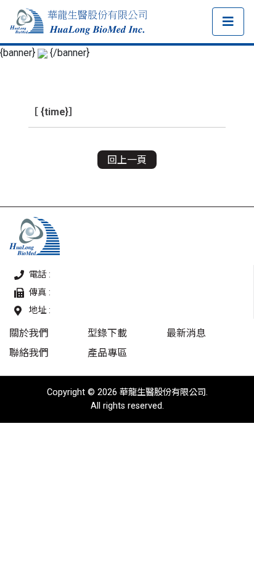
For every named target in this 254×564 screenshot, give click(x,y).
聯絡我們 (29, 353)
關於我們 (29, 333)
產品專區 (107, 353)
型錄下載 (107, 333)
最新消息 (186, 333)
